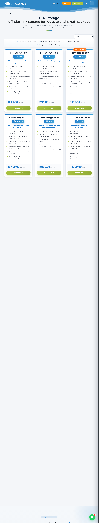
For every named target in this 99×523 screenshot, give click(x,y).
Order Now (18, 108)
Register (77, 3)
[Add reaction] (93, 480)
